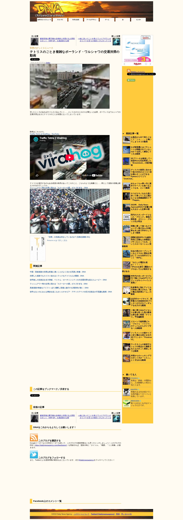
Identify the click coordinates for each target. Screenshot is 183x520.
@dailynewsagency (86, 460)
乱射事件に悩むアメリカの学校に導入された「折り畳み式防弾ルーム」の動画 (141, 290)
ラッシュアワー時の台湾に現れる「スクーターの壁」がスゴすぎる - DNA (59, 284)
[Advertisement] (91, 28)
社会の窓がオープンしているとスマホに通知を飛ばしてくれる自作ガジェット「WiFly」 (141, 254)
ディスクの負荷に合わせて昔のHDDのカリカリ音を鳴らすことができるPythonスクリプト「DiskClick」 (137, 174)
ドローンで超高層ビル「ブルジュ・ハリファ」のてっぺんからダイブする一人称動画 (141, 324)
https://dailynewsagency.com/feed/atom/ (51, 445)
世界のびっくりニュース (41, 48)
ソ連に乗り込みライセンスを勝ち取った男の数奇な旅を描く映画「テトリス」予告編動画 (141, 313)
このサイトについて (81, 514)
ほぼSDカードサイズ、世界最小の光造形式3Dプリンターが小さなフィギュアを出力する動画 (141, 302)
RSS (118, 514)
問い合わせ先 (126, 514)
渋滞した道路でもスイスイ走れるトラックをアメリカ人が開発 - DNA (57, 276)
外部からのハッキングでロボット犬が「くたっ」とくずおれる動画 (141, 357)
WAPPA (134, 389)
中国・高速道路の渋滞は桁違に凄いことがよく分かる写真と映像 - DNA (58, 272)
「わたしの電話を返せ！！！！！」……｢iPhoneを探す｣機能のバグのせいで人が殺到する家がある (137, 266)
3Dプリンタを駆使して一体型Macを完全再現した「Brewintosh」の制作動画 (141, 161)
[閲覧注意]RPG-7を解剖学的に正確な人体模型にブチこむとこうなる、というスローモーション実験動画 (136, 241)
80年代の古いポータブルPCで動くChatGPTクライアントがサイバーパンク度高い (142, 279)
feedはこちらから (138, 72)
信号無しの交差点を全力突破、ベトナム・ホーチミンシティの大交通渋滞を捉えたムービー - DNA (68, 280)
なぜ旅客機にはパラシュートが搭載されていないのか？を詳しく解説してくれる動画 (141, 150)
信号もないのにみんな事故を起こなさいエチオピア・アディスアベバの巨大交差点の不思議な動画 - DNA (71, 292)
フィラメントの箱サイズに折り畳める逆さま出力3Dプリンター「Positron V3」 (141, 336)
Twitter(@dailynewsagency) (103, 514)
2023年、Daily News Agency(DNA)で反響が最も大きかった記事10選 (141, 207)
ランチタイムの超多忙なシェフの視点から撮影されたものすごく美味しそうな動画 (141, 347)
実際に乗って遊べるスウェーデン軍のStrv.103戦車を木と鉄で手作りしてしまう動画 (141, 229)
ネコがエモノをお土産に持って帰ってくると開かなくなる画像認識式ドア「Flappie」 (141, 196)
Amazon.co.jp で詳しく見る (57, 240)
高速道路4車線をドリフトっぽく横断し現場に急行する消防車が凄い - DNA (59, 288)
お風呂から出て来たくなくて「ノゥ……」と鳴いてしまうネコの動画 (141, 139)
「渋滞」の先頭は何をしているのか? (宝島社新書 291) (68, 237)
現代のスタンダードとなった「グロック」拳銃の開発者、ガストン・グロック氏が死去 (141, 218)
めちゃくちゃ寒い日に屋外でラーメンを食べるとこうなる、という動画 (141, 185)
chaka (48, 63)
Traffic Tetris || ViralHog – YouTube (44, 134)
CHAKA (134, 378)
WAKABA (135, 401)
